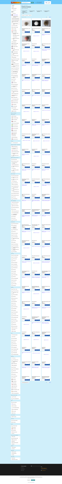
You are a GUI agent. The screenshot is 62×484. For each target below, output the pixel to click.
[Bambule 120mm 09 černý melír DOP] (26, 84)
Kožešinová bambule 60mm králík (15, 16)
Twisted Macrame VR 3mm (15, 188)
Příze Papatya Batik (15, 97)
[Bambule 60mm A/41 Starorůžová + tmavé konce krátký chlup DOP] (46, 371)
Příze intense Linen (15, 298)
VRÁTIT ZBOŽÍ (28, 0)
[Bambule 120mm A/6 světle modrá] (36, 250)
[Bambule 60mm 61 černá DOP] (36, 356)
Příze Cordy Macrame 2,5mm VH (15, 148)
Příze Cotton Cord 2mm (16, 175)
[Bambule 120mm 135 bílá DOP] (46, 99)
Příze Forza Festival (15, 233)
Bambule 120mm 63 (34, 163)
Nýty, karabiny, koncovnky (16, 35)
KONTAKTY (25, 0)
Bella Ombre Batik (15, 137)
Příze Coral (14, 168)
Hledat (32, 2)
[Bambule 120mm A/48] (26, 250)
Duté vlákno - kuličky (15, 27)
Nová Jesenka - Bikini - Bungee (15, 77)
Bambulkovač (13, 441)
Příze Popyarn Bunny (15, 75)
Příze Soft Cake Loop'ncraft (15, 134)
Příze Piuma (14, 303)
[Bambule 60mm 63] (46, 356)
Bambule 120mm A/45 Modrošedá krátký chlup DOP (25, 241)
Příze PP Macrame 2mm (16, 164)
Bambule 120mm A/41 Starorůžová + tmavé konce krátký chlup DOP (46, 209)
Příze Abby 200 (14, 225)
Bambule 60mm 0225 (24, 316)
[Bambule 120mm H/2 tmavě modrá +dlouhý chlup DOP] (26, 265)
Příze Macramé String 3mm (15, 179)
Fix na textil (13, 448)
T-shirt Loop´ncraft (15, 142)
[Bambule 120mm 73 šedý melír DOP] (36, 173)
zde (33, 482)
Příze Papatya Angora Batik (15, 91)
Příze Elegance (14, 308)
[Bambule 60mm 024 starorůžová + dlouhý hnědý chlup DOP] (36, 311)
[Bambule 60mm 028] (26, 326)
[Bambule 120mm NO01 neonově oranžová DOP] (26, 281)
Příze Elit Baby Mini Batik (16, 407)
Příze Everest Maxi (15, 326)
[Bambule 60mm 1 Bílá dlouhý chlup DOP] (36, 326)
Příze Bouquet (14, 116)
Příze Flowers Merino (15, 126)
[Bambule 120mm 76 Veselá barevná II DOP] (46, 173)
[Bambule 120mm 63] (36, 158)
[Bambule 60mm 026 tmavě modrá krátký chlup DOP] (46, 311)
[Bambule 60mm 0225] (26, 311)
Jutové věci (14, 13)
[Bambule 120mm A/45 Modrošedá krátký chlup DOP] (26, 235)
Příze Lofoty (14, 240)
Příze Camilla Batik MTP (16, 398)
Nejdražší (30, 15)
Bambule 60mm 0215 (34, 301)
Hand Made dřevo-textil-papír (16, 50)
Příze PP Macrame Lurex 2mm (16, 166)
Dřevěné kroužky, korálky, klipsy (16, 38)
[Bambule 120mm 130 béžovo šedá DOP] (36, 99)
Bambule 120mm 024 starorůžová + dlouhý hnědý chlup (46, 59)
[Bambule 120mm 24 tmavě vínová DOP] (26, 128)
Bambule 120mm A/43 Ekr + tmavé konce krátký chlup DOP (35, 225)
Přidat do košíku (27, 47)
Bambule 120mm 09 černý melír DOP (26, 89)
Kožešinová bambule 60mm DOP (15, 18)
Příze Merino (14, 430)
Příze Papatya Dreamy (15, 93)
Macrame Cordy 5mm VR (16, 207)
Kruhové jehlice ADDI (15, 438)
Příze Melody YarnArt (15, 317)
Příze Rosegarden (15, 119)
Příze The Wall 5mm (15, 184)
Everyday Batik (15, 384)
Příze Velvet (14, 370)
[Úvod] (16, 3)
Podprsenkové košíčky (15, 43)
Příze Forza (14, 231)
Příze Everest (14, 324)
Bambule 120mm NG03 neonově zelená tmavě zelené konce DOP (46, 271)
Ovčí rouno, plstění (15, 25)
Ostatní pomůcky (14, 447)
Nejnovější (23, 15)
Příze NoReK (14, 271)
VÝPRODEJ (13, 5)
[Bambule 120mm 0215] (36, 38)
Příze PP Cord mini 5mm (16, 202)
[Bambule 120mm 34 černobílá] (26, 144)
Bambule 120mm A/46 (34, 240)
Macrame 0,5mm (15, 159)
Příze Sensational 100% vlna (16, 64)
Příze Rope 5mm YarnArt (16, 195)
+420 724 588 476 (39, 2)
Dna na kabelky (15, 30)
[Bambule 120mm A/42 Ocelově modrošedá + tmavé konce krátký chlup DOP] (26, 219)
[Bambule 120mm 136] (26, 114)
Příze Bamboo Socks (15, 229)
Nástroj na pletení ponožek (15, 442)
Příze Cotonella (15, 402)
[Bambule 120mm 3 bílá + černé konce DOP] (46, 128)
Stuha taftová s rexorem (15, 459)
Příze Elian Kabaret (15, 420)
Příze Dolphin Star (15, 363)
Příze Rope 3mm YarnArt (16, 193)
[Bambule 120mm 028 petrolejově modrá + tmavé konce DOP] (36, 69)
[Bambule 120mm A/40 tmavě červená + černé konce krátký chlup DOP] (36, 204)
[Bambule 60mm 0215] (36, 296)
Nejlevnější (26, 15)
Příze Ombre (14, 411)
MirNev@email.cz (44, 470)
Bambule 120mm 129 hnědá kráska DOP (26, 104)
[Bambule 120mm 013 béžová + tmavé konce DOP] (26, 23)
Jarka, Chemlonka (15, 73)
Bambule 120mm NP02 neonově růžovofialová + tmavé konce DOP (35, 286)
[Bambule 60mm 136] (26, 342)
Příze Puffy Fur (15, 343)
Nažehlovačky (14, 57)
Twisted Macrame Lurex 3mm (16, 190)
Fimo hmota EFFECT (14, 453)
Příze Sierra (14, 269)
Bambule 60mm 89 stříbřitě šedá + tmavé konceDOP (25, 376)
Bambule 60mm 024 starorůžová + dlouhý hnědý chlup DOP (35, 317)
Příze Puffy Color (15, 345)
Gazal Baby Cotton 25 (15, 109)
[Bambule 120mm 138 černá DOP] (46, 114)
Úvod (22, 5)
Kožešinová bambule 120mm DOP (15, 21)
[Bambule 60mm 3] (46, 342)
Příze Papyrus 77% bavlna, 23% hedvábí (15, 71)
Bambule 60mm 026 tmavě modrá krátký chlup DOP (45, 317)
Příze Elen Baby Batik (15, 278)
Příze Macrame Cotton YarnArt (15, 153)
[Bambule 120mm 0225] (26, 53)
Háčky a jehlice (13, 436)
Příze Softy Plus (15, 340)
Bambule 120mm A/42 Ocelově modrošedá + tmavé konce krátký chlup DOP (26, 225)
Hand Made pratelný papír (15, 53)
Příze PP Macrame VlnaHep (15, 163)
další (49, 382)
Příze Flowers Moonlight (16, 123)
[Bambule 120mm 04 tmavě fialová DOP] (46, 69)
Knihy (13, 11)
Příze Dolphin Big (15, 365)
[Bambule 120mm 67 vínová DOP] (46, 158)
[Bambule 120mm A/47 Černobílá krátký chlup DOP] (46, 235)
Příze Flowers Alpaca (15, 128)
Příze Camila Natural (15, 84)
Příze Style (14, 296)
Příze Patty (14, 276)
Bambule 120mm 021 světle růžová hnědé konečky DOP (26, 44)
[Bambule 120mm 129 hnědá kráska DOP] (26, 99)
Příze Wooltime (15, 251)
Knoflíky (14, 48)
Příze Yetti (13, 433)
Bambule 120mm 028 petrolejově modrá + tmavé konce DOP (36, 74)
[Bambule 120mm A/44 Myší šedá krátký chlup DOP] (46, 219)
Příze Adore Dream (15, 306)
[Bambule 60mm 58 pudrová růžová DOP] (26, 356)
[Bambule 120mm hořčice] (36, 265)
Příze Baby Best (15, 347)
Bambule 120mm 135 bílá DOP (45, 104)
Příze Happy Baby (15, 264)
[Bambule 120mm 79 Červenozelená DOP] (26, 189)
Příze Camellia (14, 319)
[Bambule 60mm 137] (36, 342)
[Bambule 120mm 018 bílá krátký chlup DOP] (36, 23)
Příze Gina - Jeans (15, 289)
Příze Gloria (14, 427)
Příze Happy (14, 331)
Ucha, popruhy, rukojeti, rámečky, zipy (15, 33)
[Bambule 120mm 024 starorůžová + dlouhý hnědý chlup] (46, 53)
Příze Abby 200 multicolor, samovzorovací (14, 227)
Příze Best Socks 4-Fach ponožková (16, 247)
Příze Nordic (14, 310)
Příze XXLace (14, 209)
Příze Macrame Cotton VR (16, 151)
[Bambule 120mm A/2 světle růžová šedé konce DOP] (26, 204)
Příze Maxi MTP (15, 82)
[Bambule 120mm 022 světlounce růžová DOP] (46, 38)
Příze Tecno (14, 322)
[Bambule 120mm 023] (36, 53)
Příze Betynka (14, 104)
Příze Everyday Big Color (16, 393)
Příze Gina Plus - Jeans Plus (15, 292)
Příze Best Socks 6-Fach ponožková (16, 249)
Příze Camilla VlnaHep (15, 255)
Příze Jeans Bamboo (15, 294)
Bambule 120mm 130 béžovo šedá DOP (36, 104)
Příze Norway (14, 379)
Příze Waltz (14, 285)
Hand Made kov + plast (15, 55)
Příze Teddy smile (15, 262)
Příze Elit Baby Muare (15, 409)
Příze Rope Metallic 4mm (16, 191)
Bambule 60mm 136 (24, 347)
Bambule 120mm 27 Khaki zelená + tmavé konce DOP (36, 134)
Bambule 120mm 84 (34, 194)
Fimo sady (13, 454)
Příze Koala (14, 374)
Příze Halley (14, 367)
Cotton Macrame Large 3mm (15, 155)
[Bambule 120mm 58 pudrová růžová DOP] (26, 158)
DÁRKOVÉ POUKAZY (14, 8)
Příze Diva (14, 336)
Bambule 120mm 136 (24, 119)
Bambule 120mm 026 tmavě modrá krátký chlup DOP (26, 74)
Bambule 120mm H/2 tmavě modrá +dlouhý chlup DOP (25, 271)
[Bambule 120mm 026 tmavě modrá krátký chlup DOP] (26, 69)
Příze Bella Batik (15, 352)
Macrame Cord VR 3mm (15, 205)
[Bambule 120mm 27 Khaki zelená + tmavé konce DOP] (36, 128)
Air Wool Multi (14, 381)
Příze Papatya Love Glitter (15, 95)
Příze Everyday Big (15, 391)
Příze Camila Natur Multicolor (15, 86)
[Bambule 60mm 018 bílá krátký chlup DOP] (26, 296)
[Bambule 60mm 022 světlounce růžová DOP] (46, 296)
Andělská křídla (15, 40)
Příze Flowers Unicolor (15, 315)
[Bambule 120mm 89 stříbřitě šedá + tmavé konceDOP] (46, 189)
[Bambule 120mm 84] (36, 189)
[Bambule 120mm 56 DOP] (46, 144)
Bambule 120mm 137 (34, 119)
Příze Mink (14, 329)
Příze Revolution (15, 301)
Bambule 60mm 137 (34, 347)
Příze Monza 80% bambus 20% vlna (16, 66)
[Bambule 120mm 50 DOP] (36, 144)
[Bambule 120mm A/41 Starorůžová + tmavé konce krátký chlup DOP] (46, 204)
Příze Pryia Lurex (15, 88)
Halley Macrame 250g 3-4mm (16, 170)
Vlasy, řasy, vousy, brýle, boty (15, 60)
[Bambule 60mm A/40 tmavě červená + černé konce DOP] (36, 371)
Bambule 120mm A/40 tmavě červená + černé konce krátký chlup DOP (36, 209)
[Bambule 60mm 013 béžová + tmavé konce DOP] (46, 281)
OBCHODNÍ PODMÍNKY (13, 0)
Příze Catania (14, 416)
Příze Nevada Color (15, 267)
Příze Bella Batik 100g (15, 354)
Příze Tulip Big (14, 283)
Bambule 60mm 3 (44, 347)
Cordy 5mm (14, 218)
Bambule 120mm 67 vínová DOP (45, 163)
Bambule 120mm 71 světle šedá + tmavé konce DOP (25, 179)
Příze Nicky (14, 422)
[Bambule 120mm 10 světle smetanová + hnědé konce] (46, 84)
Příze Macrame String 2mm (15, 177)
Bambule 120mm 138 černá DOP (45, 119)
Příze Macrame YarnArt (15, 161)
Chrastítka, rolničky (15, 46)
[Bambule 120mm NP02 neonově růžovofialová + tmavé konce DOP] (36, 281)
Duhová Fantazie (15, 130)
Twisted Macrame (15, 198)
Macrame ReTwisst (15, 146)
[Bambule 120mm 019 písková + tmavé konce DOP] (46, 23)
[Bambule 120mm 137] (36, 114)
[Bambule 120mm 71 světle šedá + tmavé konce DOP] (26, 173)
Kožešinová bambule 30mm (15, 23)
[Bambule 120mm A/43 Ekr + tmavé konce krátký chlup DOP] (36, 219)
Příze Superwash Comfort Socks (16, 238)
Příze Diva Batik (15, 338)
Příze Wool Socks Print (15, 223)
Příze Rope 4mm (15, 181)
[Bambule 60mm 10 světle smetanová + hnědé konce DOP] (46, 326)
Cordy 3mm (14, 216)
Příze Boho (14, 242)
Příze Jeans (14, 260)
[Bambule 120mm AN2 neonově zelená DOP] (46, 250)
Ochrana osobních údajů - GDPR (20, 0)
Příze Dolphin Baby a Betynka (15, 361)
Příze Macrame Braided (15, 212)
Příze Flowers (14, 121)
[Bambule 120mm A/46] (36, 235)
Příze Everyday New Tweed (16, 389)
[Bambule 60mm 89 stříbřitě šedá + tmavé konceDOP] (26, 371)
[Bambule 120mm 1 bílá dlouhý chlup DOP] (36, 84)
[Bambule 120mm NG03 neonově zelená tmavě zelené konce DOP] (46, 265)
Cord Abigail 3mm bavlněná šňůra (15, 214)
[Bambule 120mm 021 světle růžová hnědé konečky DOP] (26, 38)
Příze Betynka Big (15, 106)
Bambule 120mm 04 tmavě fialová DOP (46, 74)
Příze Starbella (13, 62)
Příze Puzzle (14, 135)
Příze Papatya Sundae (15, 102)
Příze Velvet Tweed (15, 372)
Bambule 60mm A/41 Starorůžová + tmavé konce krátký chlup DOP (46, 376)
